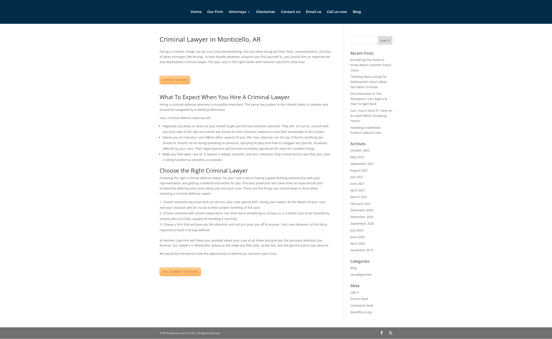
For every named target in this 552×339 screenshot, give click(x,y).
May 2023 (357, 157)
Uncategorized (360, 274)
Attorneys (237, 12)
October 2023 (360, 150)
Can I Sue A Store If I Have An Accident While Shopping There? (371, 115)
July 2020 (356, 230)
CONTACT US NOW (175, 80)
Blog (357, 12)
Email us (313, 12)
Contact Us (290, 12)
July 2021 (356, 177)
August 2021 (359, 170)
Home (196, 12)
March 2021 (358, 197)
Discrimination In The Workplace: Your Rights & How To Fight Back (368, 99)
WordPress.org (361, 312)
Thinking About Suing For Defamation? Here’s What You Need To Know (368, 82)
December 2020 (361, 210)
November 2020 (361, 217)
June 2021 (357, 183)
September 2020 (362, 223)
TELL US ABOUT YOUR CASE (180, 272)
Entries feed (359, 299)
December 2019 (361, 250)
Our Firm (215, 12)
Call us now (337, 12)
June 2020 (357, 237)
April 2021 (357, 190)
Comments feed (361, 305)
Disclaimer (265, 12)
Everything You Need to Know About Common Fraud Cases (370, 65)
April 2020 (357, 243)
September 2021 (362, 164)
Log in (354, 292)
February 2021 (360, 204)
